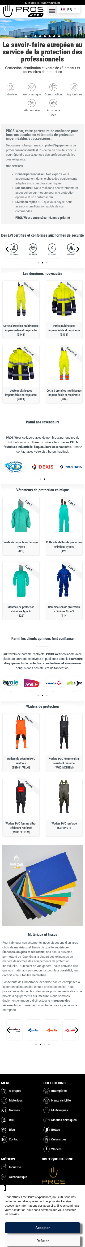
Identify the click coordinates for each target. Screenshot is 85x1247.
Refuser (43, 1241)
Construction (53, 94)
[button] (52, 10)
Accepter (42, 1228)
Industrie (11, 94)
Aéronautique (32, 94)
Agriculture (74, 94)
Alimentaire (32, 110)
